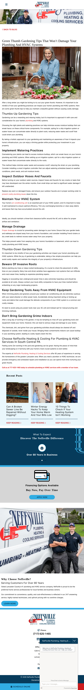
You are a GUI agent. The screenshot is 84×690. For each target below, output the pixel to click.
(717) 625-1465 (42, 633)
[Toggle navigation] (6, 4)
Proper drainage (8, 230)
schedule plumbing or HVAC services (42, 367)
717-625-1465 (15, 367)
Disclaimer (35, 680)
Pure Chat (74, 688)
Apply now (42, 497)
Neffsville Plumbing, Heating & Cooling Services (32, 353)
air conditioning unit (19, 203)
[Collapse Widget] (74, 641)
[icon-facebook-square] (39, 668)
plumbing (29, 121)
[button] (38, 460)
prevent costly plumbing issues (14, 194)
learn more (10, 603)
